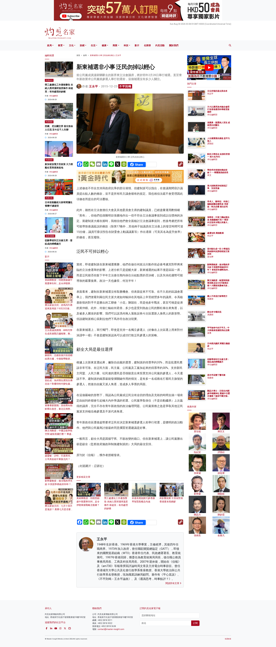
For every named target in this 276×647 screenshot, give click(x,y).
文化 (71, 45)
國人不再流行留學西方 (217, 296)
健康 (104, 45)
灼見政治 (49, 80)
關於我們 (173, 45)
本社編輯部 (53, 96)
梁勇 (209, 333)
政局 (49, 45)
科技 (126, 45)
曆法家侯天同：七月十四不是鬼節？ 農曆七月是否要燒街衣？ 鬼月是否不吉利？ (59, 509)
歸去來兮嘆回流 (214, 312)
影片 (137, 45)
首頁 (78, 55)
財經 (82, 45)
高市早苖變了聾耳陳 (216, 375)
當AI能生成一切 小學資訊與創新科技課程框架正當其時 (218, 251)
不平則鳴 (125, 86)
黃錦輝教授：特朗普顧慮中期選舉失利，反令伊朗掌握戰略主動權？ (87, 501)
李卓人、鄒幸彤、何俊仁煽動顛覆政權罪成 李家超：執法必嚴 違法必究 (218, 204)
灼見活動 (160, 45)
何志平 (210, 94)
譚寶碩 (210, 143)
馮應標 (210, 314)
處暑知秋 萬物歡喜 (215, 233)
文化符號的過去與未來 (217, 91)
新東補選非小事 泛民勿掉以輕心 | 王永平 (105, 55)
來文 (209, 175)
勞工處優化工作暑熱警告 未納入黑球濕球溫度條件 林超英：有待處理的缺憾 (116, 503)
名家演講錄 (50, 236)
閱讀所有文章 (172, 583)
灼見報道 (49, 122)
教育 (60, 45)
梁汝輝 (210, 257)
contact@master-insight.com (111, 629)
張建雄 (210, 299)
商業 (115, 45)
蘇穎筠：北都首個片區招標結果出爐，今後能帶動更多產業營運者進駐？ (58, 359)
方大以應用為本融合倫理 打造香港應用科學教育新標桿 (218, 109)
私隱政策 (228, 639)
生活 (93, 45)
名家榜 (147, 45)
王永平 (93, 86)
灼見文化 (49, 198)
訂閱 (195, 623)
